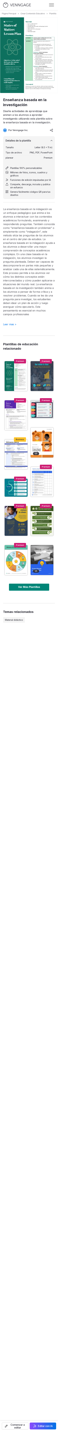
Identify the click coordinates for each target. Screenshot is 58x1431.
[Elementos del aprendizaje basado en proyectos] (16, 560)
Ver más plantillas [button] (29, 586)
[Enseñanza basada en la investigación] (16, 376)
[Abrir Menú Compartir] (51, 130)
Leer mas (9, 324)
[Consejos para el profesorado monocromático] (42, 521)
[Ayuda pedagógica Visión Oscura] (16, 521)
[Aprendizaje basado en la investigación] (16, 415)
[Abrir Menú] (51, 5)
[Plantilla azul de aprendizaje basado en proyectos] (42, 560)
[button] (15, 1426)
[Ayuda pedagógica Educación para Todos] (42, 376)
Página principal (9, 13)
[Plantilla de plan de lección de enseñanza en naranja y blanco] (42, 442)
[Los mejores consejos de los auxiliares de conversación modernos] (16, 488)
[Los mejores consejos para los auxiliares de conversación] (42, 409)
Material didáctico (14, 620)
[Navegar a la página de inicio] (17, 5)
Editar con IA (45, 1426)
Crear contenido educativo (33, 13)
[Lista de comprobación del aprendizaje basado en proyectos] (42, 482)
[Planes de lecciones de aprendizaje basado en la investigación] (16, 454)
